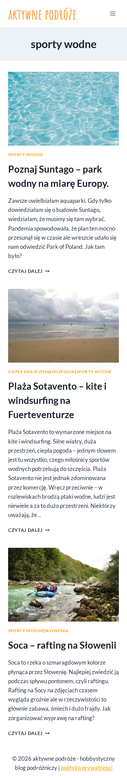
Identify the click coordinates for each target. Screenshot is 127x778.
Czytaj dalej (29, 271)
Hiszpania (63, 371)
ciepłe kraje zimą (29, 371)
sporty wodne (25, 154)
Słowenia (57, 630)
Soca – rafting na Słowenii (62, 645)
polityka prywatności (86, 767)
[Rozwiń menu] (112, 13)
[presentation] (63, 109)
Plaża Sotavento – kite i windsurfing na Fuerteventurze (57, 400)
